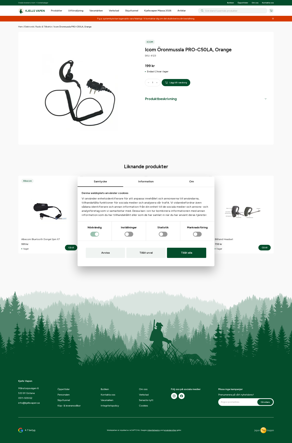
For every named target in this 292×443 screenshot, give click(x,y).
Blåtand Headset (224, 239)
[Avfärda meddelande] (273, 18)
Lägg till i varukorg (178, 82)
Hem (20, 26)
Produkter (56, 10)
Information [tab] (146, 181)
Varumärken (96, 10)
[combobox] (232, 10)
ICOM (150, 41)
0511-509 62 (25, 398)
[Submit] (201, 10)
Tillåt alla (186, 252)
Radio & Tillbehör (44, 26)
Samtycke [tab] (100, 181)
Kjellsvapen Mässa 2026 (157, 10)
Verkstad (114, 10)
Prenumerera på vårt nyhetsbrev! (236, 394)
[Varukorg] (271, 10)
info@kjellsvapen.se (29, 402)
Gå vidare (265, 402)
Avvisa (105, 252)
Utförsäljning (75, 10)
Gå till (72, 247)
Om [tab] (191, 181)
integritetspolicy (153, 430)
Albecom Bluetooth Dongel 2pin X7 (40, 239)
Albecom (27, 181)
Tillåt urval (146, 252)
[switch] (129, 234)
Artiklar (181, 10)
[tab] (205, 99)
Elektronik (29, 26)
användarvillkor (170, 430)
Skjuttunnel (131, 10)
